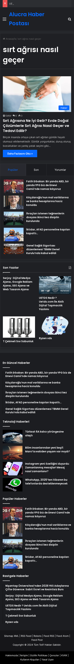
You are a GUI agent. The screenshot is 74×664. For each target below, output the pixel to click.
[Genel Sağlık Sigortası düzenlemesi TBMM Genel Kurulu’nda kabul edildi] (14, 249)
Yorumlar (60, 169)
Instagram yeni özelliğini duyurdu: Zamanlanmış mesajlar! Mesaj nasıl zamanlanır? (47, 467)
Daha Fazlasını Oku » (20, 153)
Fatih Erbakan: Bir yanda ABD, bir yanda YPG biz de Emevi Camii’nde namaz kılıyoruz (47, 185)
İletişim (24, 655)
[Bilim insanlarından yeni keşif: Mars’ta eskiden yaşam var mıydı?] (12, 452)
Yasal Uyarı (47, 659)
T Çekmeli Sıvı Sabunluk (18, 341)
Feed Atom (62, 635)
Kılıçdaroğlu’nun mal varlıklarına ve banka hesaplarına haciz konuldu (47, 201)
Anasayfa (10, 38)
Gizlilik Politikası (38, 655)
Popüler (13, 169)
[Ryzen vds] (55, 325)
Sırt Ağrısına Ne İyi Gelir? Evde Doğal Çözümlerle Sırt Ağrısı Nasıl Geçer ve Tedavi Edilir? (36, 125)
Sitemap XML (11, 635)
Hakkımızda (11, 655)
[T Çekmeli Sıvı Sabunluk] (19, 326)
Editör (8, 115)
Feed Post (37, 639)
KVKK (64, 655)
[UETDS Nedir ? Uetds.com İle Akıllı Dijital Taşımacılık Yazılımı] (55, 285)
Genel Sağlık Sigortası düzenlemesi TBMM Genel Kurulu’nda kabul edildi (43, 249)
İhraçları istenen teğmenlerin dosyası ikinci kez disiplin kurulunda (45, 217)
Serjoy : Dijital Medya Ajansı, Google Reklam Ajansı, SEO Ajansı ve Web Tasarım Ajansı (17, 283)
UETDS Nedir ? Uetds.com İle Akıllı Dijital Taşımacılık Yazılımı (51, 303)
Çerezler (54, 655)
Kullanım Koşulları (29, 659)
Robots (37, 635)
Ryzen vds (45, 338)
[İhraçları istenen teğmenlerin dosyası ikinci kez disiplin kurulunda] (14, 218)
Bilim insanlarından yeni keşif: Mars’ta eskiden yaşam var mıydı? (47, 449)
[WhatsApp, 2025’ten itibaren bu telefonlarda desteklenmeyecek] (12, 484)
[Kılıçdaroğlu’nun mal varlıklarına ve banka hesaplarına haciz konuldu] (14, 202)
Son (36, 169)
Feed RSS (49, 635)
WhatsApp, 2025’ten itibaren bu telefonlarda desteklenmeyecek (46, 481)
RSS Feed (26, 635)
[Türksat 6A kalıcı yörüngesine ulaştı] (12, 436)
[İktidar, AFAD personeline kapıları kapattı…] (14, 234)
